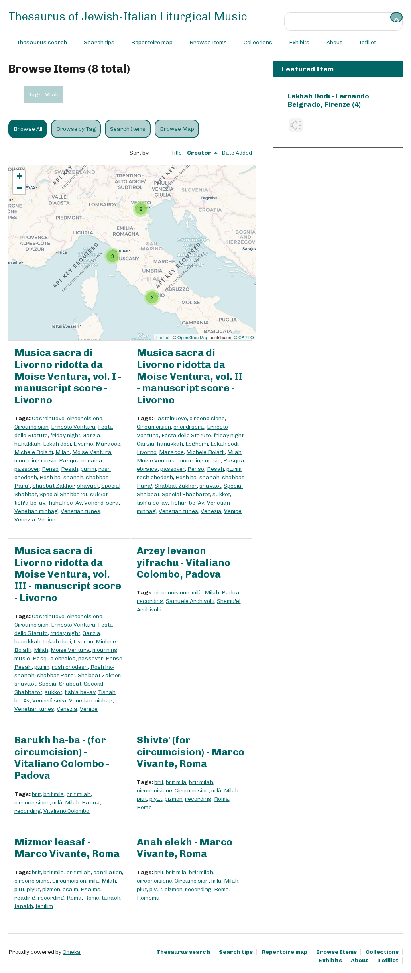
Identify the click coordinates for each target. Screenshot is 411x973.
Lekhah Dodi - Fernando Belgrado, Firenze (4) (328, 100)
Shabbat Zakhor (53, 485)
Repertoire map (152, 42)
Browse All (28, 129)
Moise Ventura (92, 452)
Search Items (128, 129)
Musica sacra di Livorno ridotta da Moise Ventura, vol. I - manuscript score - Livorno (67, 376)
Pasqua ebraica (80, 460)
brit (36, 794)
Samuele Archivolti (190, 601)
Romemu (148, 897)
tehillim (44, 906)
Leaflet (162, 337)
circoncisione (84, 418)
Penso (50, 469)
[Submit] (396, 17)
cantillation (107, 872)
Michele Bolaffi (33, 452)
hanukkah (27, 443)
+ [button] (19, 176)
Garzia (91, 435)
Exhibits (299, 42)
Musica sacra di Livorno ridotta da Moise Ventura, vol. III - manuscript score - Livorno (67, 574)
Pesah (69, 469)
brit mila (53, 794)
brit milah (79, 794)
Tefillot (367, 42)
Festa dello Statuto (186, 435)
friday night (65, 435)
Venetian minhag (36, 511)
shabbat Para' (56, 675)
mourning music (35, 460)
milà (197, 592)
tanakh (23, 906)
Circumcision (31, 426)
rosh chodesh (155, 477)
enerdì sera (188, 426)
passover (26, 469)
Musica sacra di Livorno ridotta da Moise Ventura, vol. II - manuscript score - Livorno (189, 376)
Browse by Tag (76, 129)
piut (142, 799)
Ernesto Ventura (73, 426)
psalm (70, 889)
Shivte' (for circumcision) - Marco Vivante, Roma (190, 751)
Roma (221, 799)
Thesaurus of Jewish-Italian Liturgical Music (127, 16)
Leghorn (196, 443)
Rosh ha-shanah (61, 477)
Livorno (83, 443)
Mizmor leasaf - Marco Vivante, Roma (67, 847)
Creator (199, 152)
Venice (46, 519)
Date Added (237, 152)
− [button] (19, 188)
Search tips (99, 42)
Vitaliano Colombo (66, 811)
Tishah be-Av (65, 502)
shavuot (88, 485)
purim (88, 469)
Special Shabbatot (63, 494)
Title (177, 152)
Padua (231, 592)
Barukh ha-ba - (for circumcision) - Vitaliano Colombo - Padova (61, 757)
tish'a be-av (29, 502)
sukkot (99, 494)
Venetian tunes (80, 511)
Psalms (90, 889)
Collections (258, 42)
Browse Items (208, 42)
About (334, 42)
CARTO (246, 337)
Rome (144, 807)
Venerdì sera (101, 502)
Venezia (24, 519)
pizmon (174, 799)
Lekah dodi (57, 443)
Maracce (108, 443)
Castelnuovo (48, 418)
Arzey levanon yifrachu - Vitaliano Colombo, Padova (183, 562)
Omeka (72, 952)
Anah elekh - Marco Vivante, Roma (184, 847)
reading (24, 897)
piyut (155, 799)
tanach (111, 897)
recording (150, 601)
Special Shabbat (60, 683)
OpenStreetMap (192, 337)
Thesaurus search (42, 42)
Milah (62, 452)
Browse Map (177, 129)
